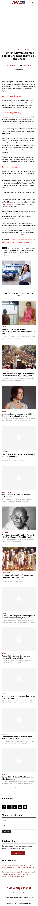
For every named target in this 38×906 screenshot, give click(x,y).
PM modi (21, 252)
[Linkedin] (14, 807)
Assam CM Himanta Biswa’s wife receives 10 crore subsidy (16, 657)
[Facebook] (4, 807)
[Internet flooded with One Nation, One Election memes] (19, 760)
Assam (9, 204)
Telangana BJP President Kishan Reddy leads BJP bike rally (18, 697)
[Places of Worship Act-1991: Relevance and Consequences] (19, 438)
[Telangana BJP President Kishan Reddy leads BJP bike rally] (19, 679)
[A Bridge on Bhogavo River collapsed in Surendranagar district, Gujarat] (19, 599)
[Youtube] (25, 807)
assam (17, 248)
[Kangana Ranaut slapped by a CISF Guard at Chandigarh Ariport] (19, 397)
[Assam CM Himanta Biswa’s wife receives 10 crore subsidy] (19, 639)
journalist (23, 250)
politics (5, 255)
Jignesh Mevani (13, 250)
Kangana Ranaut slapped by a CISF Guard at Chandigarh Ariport (17, 415)
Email (3, 825)
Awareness (6, 371)
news (14, 252)
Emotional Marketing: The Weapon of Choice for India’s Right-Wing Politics (18, 374)
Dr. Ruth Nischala (12, 65)
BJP (22, 248)
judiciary (30, 250)
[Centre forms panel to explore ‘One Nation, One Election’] (19, 720)
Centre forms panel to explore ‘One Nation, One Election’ (17, 737)
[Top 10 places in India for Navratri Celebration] (19, 478)
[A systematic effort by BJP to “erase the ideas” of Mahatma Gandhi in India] (19, 518)
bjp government (30, 248)
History (5, 451)
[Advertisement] (19, 25)
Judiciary (11, 50)
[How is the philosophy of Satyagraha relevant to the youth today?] (19, 559)
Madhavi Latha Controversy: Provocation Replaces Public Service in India (18, 331)
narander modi (7, 252)
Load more (18, 788)
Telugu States (7, 492)
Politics (27, 50)
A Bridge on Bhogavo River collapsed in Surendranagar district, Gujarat (18, 616)
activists (11, 248)
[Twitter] (20, 807)
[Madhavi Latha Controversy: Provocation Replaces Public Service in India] (19, 313)
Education (6, 572)
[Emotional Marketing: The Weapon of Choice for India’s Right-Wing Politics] (19, 357)
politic (27, 252)
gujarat (5, 250)
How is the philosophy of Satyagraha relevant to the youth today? (17, 576)
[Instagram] (9, 807)
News (19, 50)
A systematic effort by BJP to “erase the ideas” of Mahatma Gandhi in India (18, 536)
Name (4, 820)
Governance (6, 734)
